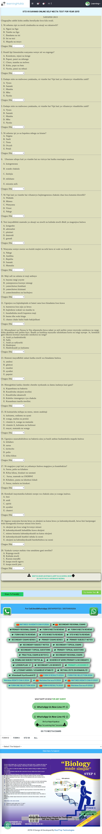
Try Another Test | (90, 592)
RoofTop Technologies (64, 830)
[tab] (5, 738)
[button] (6, 793)
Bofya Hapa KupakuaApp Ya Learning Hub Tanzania (51, 723)
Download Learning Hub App (89, 813)
